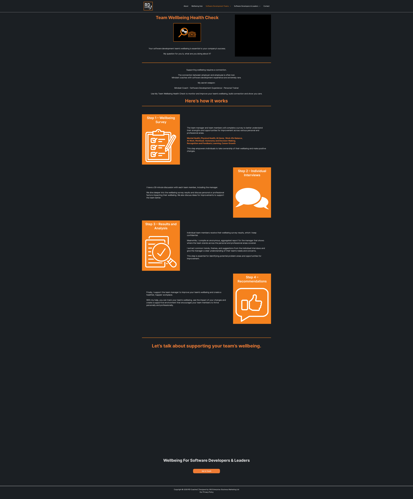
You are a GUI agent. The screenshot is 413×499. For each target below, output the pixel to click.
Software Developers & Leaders (246, 6)
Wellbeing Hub (197, 6)
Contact (266, 6)
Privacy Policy (208, 492)
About (186, 6)
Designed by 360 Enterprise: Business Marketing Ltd (219, 489)
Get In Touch (206, 471)
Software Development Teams (217, 6)
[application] (230, 6)
